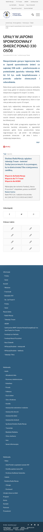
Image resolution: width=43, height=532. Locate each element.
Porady (8, 387)
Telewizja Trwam (10, 319)
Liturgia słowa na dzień (10, 493)
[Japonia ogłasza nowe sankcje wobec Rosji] (12, 241)
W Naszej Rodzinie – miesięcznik (15, 346)
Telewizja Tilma (9, 355)
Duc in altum (10, 395)
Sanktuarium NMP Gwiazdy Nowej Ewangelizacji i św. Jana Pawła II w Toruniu (21, 329)
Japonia (9, 154)
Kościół (5, 284)
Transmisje (9, 428)
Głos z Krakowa (11, 400)
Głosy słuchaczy (11, 436)
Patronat (6, 507)
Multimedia (6, 367)
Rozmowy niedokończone (14, 379)
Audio (6, 371)
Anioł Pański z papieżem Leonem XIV (17, 465)
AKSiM (26, 1)
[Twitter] (31, 524)
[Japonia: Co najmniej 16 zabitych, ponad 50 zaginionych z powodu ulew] (12, 228)
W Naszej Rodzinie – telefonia (14, 351)
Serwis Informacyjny (12, 444)
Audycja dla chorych (12, 412)
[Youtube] (38, 524)
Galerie (7, 477)
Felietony (9, 391)
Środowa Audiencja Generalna (15, 473)
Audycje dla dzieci (11, 416)
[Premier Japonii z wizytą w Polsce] (30, 235)
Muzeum (21, 5)
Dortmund (9, 489)
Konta (5, 500)
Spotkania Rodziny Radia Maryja (16, 424)
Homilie (8, 404)
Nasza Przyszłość (17, 8)
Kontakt (5, 504)
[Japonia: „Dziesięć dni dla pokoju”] (30, 241)
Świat (31, 23)
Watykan (7, 287)
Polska (7, 276)
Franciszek (8, 292)
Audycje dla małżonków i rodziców (17, 408)
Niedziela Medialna (12, 432)
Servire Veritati (28, 8)
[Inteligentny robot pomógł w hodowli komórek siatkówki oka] (30, 228)
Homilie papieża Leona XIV (14, 469)
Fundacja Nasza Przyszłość (13, 338)
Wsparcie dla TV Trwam (14, 178)
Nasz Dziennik (30, 5)
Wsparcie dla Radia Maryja (15, 176)
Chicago (8, 485)
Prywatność (7, 511)
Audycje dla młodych (12, 420)
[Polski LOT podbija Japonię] (12, 235)
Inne (7, 440)
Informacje (26, 23)
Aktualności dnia (11, 375)
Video (6, 461)
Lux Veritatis (12, 5)
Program (6, 497)
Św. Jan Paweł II (10, 300)
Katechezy (9, 383)
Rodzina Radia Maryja (12, 481)
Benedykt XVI (9, 296)
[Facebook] (28, 524)
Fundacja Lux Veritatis (12, 334)
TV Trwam (19, 1)
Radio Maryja (9, 1)
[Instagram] (34, 524)
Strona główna (17, 23)
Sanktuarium (34, 1)
